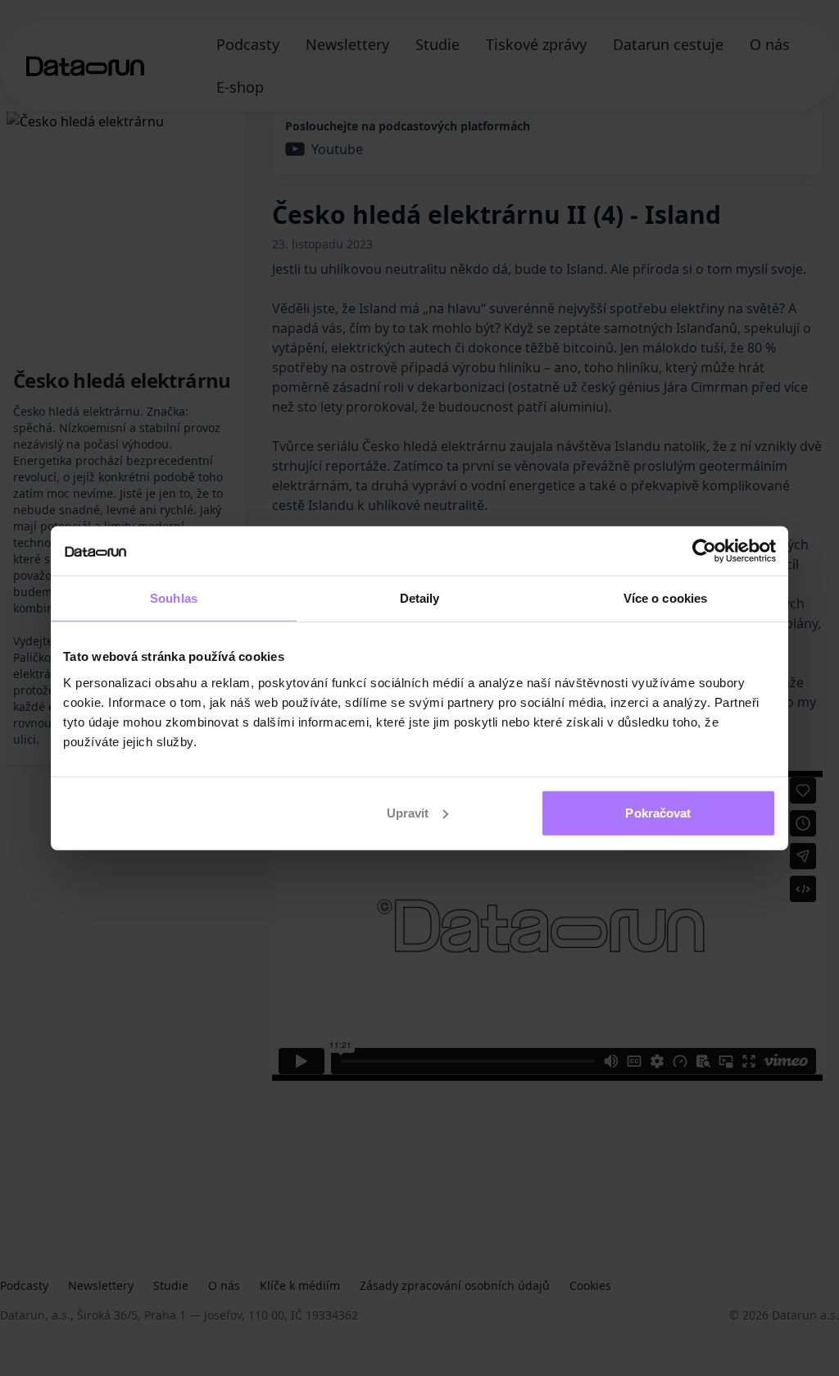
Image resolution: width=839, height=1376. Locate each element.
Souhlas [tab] (173, 598)
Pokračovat (658, 812)
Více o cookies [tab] (665, 598)
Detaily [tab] (420, 598)
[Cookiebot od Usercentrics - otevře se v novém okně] (704, 551)
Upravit (408, 812)
